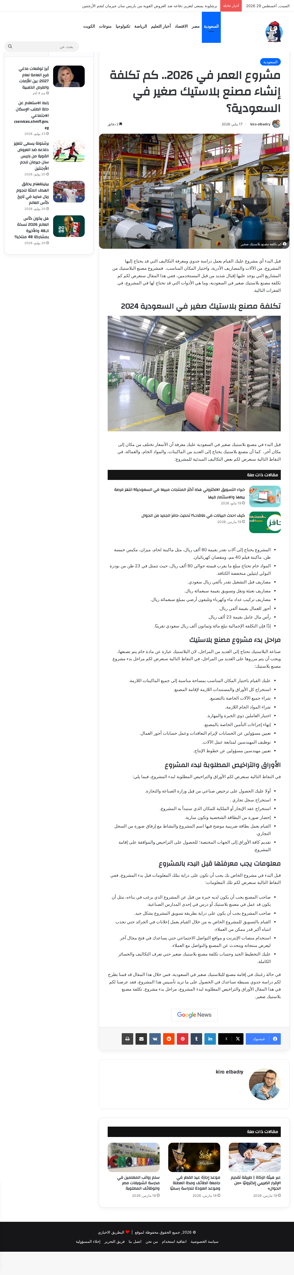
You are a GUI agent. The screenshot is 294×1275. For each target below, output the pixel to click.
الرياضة (140, 26)
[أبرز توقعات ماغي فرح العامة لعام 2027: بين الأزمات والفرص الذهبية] (69, 76)
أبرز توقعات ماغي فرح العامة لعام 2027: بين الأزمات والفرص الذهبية (34, 78)
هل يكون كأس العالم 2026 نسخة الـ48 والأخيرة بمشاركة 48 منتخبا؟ (31, 228)
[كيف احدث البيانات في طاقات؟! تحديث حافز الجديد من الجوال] (265, 522)
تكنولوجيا (123, 26)
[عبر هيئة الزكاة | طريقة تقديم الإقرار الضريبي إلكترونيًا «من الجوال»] (255, 1157)
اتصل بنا (135, 1241)
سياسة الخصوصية (204, 1241)
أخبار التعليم (161, 26)
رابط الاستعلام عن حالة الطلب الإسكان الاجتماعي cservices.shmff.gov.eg (31, 115)
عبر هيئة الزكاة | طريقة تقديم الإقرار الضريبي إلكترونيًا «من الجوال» (256, 1183)
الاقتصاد (181, 26)
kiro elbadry (260, 124)
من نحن (152, 1241)
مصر (196, 26)
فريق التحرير (115, 1241)
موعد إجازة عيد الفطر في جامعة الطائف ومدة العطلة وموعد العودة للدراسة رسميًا (195, 1183)
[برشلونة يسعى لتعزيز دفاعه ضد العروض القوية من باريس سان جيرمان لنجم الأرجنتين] (69, 151)
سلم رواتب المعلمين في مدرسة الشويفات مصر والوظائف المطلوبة (138, 1183)
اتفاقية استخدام (174, 1241)
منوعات (105, 26)
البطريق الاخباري (111, 1232)
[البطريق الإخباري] (274, 31)
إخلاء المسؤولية (88, 1241)
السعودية (211, 26)
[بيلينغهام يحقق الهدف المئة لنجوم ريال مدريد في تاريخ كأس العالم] (69, 191)
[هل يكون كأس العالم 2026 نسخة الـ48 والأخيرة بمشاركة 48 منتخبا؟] (69, 226)
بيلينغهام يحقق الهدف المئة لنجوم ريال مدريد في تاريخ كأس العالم (165, 5)
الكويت (89, 26)
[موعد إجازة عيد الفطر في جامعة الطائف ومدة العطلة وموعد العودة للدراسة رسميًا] (194, 1157)
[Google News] (194, 1015)
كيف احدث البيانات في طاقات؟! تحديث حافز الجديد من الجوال (193, 515)
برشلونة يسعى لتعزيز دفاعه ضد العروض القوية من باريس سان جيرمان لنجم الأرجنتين (31, 156)
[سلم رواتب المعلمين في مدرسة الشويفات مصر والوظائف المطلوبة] (134, 1157)
